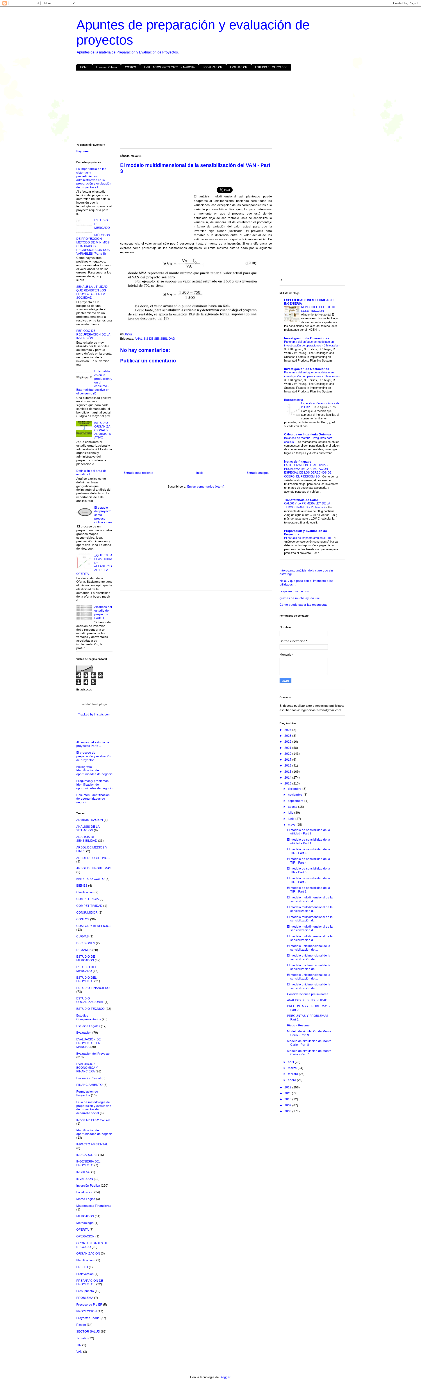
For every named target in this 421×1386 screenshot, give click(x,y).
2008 (288, 1111)
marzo (293, 1068)
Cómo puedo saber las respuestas (303, 604)
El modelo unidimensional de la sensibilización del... (308, 947)
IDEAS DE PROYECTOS (93, 1120)
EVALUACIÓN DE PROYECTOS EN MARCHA (88, 1043)
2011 (288, 1093)
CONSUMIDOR (87, 912)
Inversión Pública (106, 67)
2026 (288, 729)
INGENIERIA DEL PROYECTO (88, 1163)
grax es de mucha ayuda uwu (300, 598)
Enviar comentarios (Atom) (205, 486)
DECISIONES (85, 943)
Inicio (199, 472)
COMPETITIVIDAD (89, 905)
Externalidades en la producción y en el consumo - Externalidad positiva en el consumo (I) (94, 382)
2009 (288, 1105)
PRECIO (82, 1267)
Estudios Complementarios (88, 1017)
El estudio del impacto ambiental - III (308, 537)
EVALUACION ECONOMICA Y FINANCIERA (87, 1067)
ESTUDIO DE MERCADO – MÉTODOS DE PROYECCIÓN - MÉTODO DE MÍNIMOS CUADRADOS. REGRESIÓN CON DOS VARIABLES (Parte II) (93, 236)
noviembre (295, 794)
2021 (288, 747)
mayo (292, 824)
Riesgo (81, 1324)
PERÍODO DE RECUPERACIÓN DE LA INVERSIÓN (93, 334)
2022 (288, 741)
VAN (79, 1351)
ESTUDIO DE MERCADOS (271, 67)
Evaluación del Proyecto (93, 1053)
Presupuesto (85, 1291)
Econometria (293, 399)
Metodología (85, 1223)
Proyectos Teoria (88, 1318)
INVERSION (84, 1178)
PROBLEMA (84, 1297)
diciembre (295, 788)
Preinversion (85, 1274)
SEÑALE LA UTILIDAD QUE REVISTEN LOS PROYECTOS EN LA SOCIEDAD (91, 292)
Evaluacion (83, 1032)
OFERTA (82, 1229)
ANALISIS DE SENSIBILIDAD (155, 338)
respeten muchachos (294, 591)
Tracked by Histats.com (94, 714)
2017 (288, 759)
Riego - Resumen (299, 1025)
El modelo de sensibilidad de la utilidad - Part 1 (308, 841)
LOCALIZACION (212, 67)
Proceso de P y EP (89, 1304)
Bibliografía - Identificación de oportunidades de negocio (94, 770)
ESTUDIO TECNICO (90, 1008)
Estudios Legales (88, 1026)
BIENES (81, 885)
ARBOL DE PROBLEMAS (93, 868)
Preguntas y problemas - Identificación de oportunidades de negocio (94, 784)
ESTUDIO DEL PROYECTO (86, 979)
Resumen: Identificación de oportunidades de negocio (93, 798)
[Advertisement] (207, 107)
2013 (288, 783)
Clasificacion (85, 892)
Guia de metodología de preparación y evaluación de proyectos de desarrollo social (93, 1107)
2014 (288, 777)
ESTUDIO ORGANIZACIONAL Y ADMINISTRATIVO (102, 430)
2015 (288, 771)
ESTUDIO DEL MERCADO (86, 969)
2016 (288, 765)
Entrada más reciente (138, 472)
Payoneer (83, 151)
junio (291, 818)
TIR (78, 1345)
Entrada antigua (257, 472)
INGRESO (83, 1172)
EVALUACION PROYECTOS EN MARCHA (169, 67)
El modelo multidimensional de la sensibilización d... (310, 899)
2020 (288, 753)
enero (292, 1080)
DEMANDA (83, 950)
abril (291, 1062)
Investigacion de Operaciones (306, 338)
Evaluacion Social (88, 1078)
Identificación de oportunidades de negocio (94, 1132)
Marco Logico (85, 1199)
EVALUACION (238, 67)
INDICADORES (86, 1155)
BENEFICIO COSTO (90, 878)
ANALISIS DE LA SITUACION (87, 828)
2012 (288, 1087)
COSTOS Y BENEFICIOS (93, 926)
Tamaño (81, 1338)
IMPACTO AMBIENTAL (92, 1144)
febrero (293, 1073)
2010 (288, 1099)
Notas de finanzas (297, 461)
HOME (84, 67)
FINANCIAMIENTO (89, 1084)
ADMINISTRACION (89, 820)
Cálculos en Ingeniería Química (307, 434)
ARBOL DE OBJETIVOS (92, 858)
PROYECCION (86, 1311)
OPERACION (85, 1236)
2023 (288, 735)
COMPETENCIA (87, 899)
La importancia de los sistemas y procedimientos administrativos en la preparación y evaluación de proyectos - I (93, 178)
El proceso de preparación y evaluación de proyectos (93, 756)
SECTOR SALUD (88, 1331)
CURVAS (82, 936)
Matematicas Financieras (93, 1205)
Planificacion (85, 1260)
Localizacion (84, 1192)
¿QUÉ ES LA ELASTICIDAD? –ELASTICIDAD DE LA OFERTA (94, 564)
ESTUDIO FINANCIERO (93, 988)
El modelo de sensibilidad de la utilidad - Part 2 (308, 831)
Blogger (225, 1377)
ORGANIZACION (88, 1253)
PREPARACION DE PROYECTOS (89, 1282)
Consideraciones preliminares (307, 994)
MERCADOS (85, 1216)
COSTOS (130, 67)
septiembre (296, 800)
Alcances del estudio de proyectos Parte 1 (103, 612)
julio (291, 812)
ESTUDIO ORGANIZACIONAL (90, 1000)
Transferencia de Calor (301, 500)
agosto (293, 806)
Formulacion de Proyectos (87, 1093)
